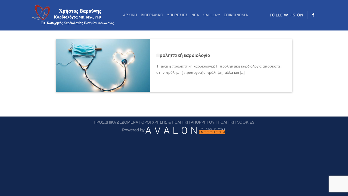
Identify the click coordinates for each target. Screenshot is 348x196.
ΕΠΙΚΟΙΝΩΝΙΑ (236, 15)
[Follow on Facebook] (313, 15)
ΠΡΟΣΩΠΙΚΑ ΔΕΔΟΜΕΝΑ (116, 122)
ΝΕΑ (195, 15)
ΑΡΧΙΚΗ (130, 15)
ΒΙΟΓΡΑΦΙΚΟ (152, 15)
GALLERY (211, 15)
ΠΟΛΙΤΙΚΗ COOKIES (236, 122)
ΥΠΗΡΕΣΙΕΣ (177, 15)
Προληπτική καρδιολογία (183, 55)
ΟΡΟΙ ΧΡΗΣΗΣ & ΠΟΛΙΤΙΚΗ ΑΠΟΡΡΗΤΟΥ (178, 122)
